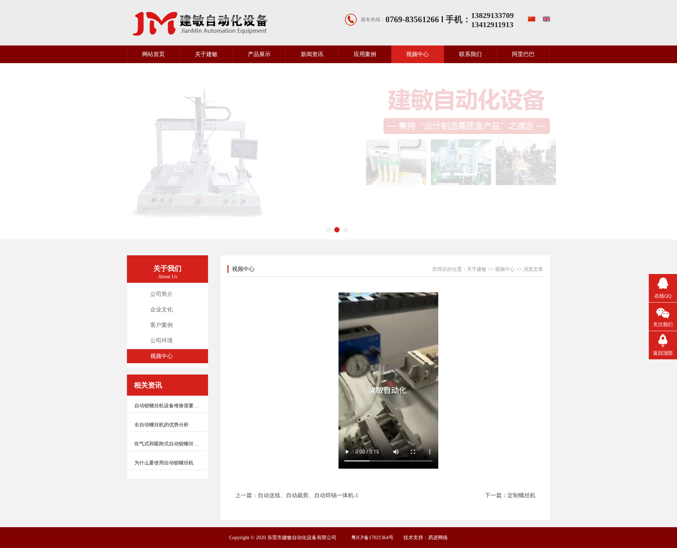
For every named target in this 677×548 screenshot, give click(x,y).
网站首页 (153, 54)
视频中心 (417, 54)
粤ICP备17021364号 (372, 537)
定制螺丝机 (521, 495)
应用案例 (365, 54)
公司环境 (161, 340)
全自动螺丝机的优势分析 (161, 424)
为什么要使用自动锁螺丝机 (164, 462)
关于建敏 (206, 54)
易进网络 (438, 537)
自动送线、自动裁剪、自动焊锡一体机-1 (308, 495)
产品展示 (259, 54)
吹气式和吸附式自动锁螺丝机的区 (171, 443)
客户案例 (161, 325)
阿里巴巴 (523, 54)
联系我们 (470, 54)
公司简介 (161, 294)
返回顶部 (663, 353)
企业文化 (161, 309)
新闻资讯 (312, 54)
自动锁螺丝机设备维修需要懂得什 (171, 405)
